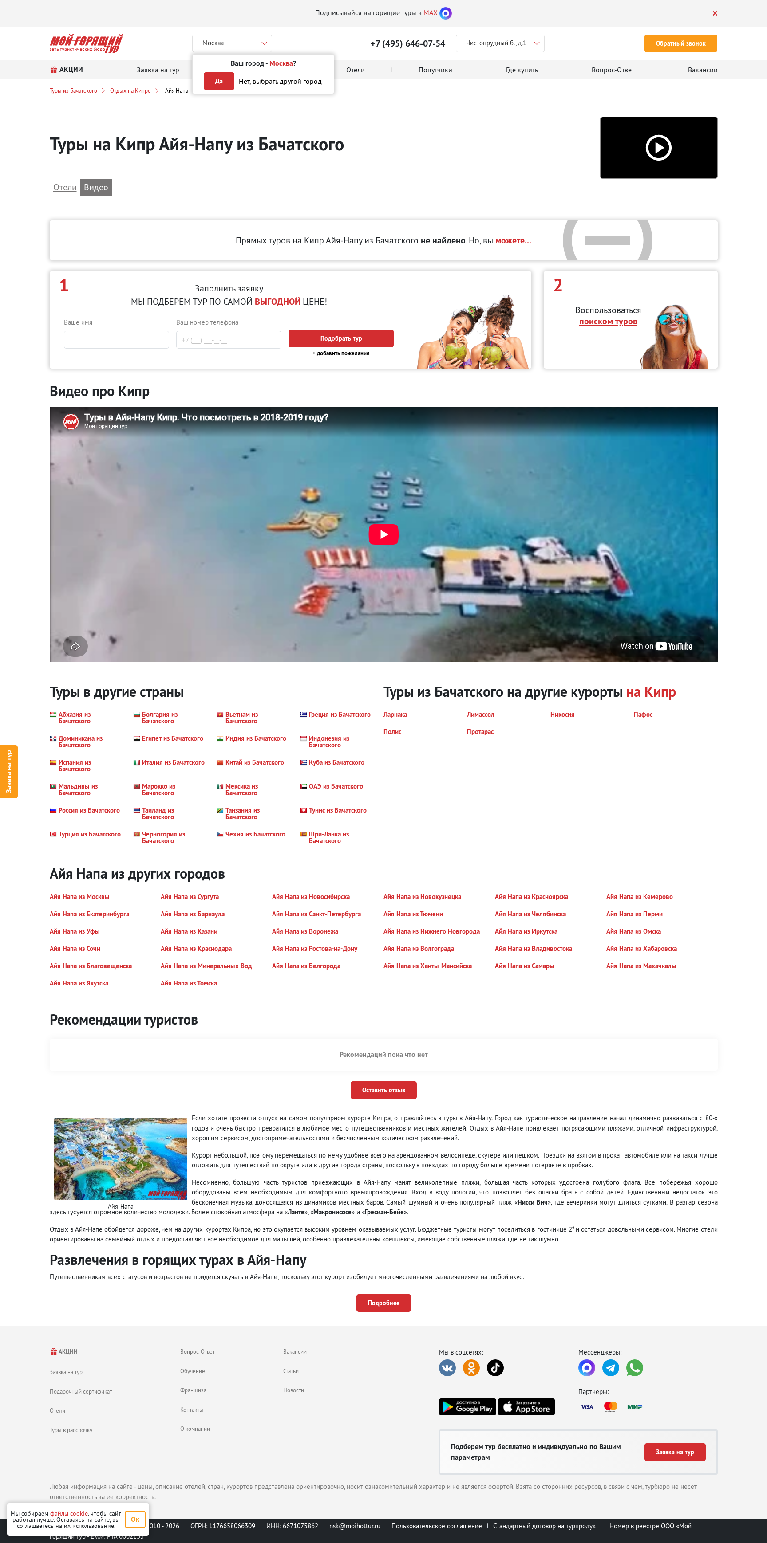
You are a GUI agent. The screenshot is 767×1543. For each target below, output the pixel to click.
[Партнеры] (648, 1406)
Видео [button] (96, 186)
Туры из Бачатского (73, 90)
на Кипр (651, 692)
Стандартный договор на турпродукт (545, 1526)
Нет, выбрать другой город (280, 81)
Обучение (192, 1370)
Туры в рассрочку (71, 1429)
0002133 (131, 1536)
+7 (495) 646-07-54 (408, 43)
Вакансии (295, 1351)
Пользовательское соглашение (437, 1526)
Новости (293, 1390)
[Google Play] (467, 1406)
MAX (430, 12)
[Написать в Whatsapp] (634, 1367)
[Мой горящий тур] (87, 43)
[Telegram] (610, 1367)
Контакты (191, 1409)
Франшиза (193, 1390)
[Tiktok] (495, 1367)
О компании (195, 1428)
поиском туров (608, 321)
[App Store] (526, 1406)
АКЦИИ (68, 1351)
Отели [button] (65, 186)
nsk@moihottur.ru (355, 1526)
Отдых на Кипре (130, 90)
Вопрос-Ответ (197, 1351)
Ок (135, 1519)
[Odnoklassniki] (471, 1367)
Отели (57, 1410)
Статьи (291, 1370)
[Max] (445, 12)
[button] (659, 148)
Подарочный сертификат (81, 1391)
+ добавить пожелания (341, 353)
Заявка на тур (8, 771)
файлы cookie (69, 1513)
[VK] (447, 1367)
